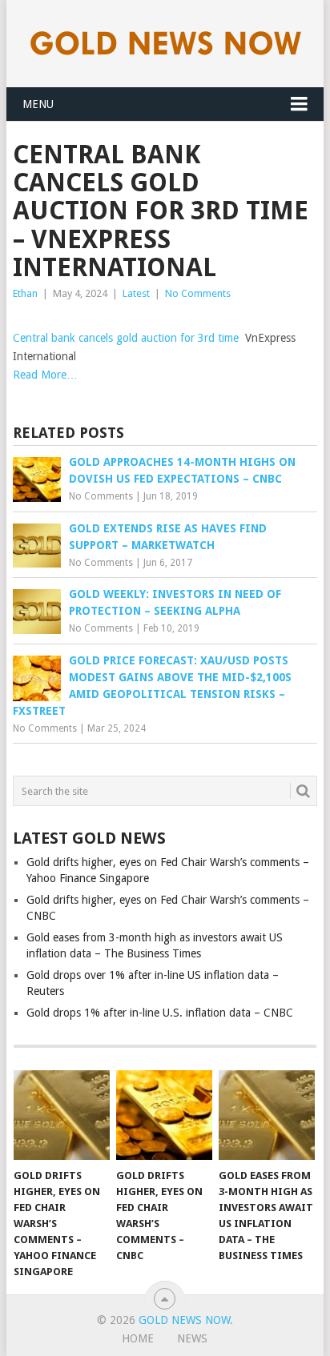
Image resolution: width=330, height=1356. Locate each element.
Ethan (25, 293)
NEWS (192, 1338)
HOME (138, 1338)
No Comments (198, 293)
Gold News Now (184, 1320)
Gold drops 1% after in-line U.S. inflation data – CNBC (159, 1012)
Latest (136, 293)
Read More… (45, 374)
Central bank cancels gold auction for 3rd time (126, 337)
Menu (38, 104)
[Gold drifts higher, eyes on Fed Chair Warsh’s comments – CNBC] (164, 1115)
